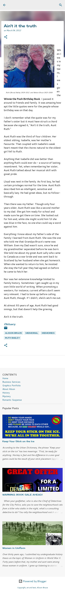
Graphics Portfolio (11, 385)
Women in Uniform (13, 548)
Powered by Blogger (34, 581)
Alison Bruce (13, 333)
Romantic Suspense (12, 399)
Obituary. (10, 324)
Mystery (6, 396)
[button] (6, 37)
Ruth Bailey (12, 338)
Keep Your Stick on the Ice (18, 441)
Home (5, 378)
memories (48, 333)
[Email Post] (6, 329)
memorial (32, 333)
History (6, 392)
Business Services (11, 381)
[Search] (60, 5)
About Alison (8, 389)
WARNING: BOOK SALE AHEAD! (22, 494)
